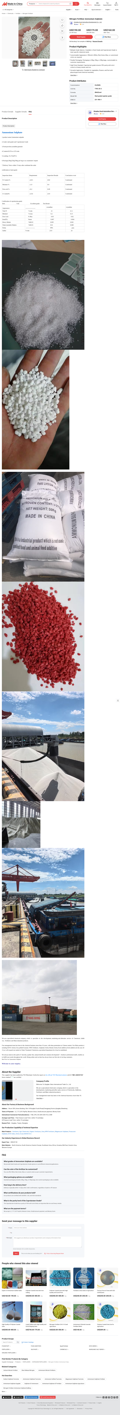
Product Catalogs (28, 1342)
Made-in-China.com (52, 1405)
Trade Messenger (32, 1397)
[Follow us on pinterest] (114, 1397)
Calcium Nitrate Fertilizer (10, 1370)
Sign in (116, 5)
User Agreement (70, 1408)
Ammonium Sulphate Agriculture (74, 1383)
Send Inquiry (81, 37)
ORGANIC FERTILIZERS (8, 1353)
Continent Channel (82, 1403)
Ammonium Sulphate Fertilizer (96, 1379)
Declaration (80, 1408)
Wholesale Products (60, 1403)
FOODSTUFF (5, 1346)
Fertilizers (15, 1131)
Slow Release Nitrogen (28, 1370)
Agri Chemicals (24, 1131)
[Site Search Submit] (76, 4)
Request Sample (97, 41)
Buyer (77, 9)
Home (3, 13)
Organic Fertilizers (35, 1131)
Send (16, 1253)
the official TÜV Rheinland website (56, 1075)
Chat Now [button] (107, 37)
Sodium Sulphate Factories (11, 1379)
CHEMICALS (63, 1349)
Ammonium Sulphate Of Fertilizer (51, 1383)
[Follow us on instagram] (109, 1397)
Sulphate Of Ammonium (31, 1383)
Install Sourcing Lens (49, 1397)
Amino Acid (19, 1134)
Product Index (92, 1403)
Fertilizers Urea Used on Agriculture (83, 1290)
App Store (6, 1397)
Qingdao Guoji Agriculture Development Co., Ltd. (88, 22)
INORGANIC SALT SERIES (96, 1349)
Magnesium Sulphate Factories (75, 1379)
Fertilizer (17, 13)
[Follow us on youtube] (112, 1397)
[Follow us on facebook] (104, 1397)
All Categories (8, 9)
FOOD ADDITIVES (36, 1346)
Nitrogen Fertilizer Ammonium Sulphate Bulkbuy (17, 1388)
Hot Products (22, 1403)
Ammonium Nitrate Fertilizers (46, 1370)
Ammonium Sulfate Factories (53, 1379)
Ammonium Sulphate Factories (32, 1379)
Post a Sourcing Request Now (54, 1253)
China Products (31, 1403)
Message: (9, 1238)
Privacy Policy (88, 1408)
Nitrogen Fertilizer (27, 13)
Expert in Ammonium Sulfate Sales (12, 1290)
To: (11, 1233)
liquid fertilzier (64, 1346)
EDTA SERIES (93, 1346)
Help (85, 9)
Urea (43, 1131)
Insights (100, 1403)
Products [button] (32, 4)
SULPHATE (34, 1349)
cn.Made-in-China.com (77, 1405)
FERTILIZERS (5, 1349)
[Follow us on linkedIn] (117, 1397)
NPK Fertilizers (49, 1131)
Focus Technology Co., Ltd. (47, 1408)
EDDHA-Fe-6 (27, 1134)
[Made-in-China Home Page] (12, 4)
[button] (70, 3)
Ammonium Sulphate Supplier (12, 1383)
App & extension (96, 9)
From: (10, 1228)
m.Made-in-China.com (64, 1405)
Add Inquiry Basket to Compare (34, 70)
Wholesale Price (71, 1403)
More (3, 1391)
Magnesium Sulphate (61, 1131)
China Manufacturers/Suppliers (45, 1403)
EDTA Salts (11, 1134)
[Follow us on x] (106, 1397)
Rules (116, 9)
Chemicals (10, 13)
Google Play (18, 1397)
